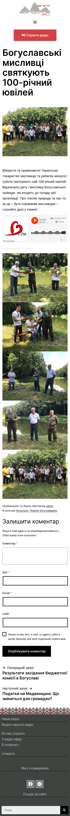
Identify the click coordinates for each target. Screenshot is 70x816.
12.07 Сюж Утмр (24, 248)
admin (49, 506)
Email (7, 593)
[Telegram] (39, 784)
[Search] (64, 810)
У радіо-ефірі (12, 739)
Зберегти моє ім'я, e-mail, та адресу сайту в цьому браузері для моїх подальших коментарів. (37, 636)
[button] (35, 22)
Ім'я (5, 572)
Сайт (5, 613)
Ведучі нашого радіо (17, 725)
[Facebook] (31, 784)
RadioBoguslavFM (9, 248)
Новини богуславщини (43, 510)
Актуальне (22, 510)
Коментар (9, 543)
